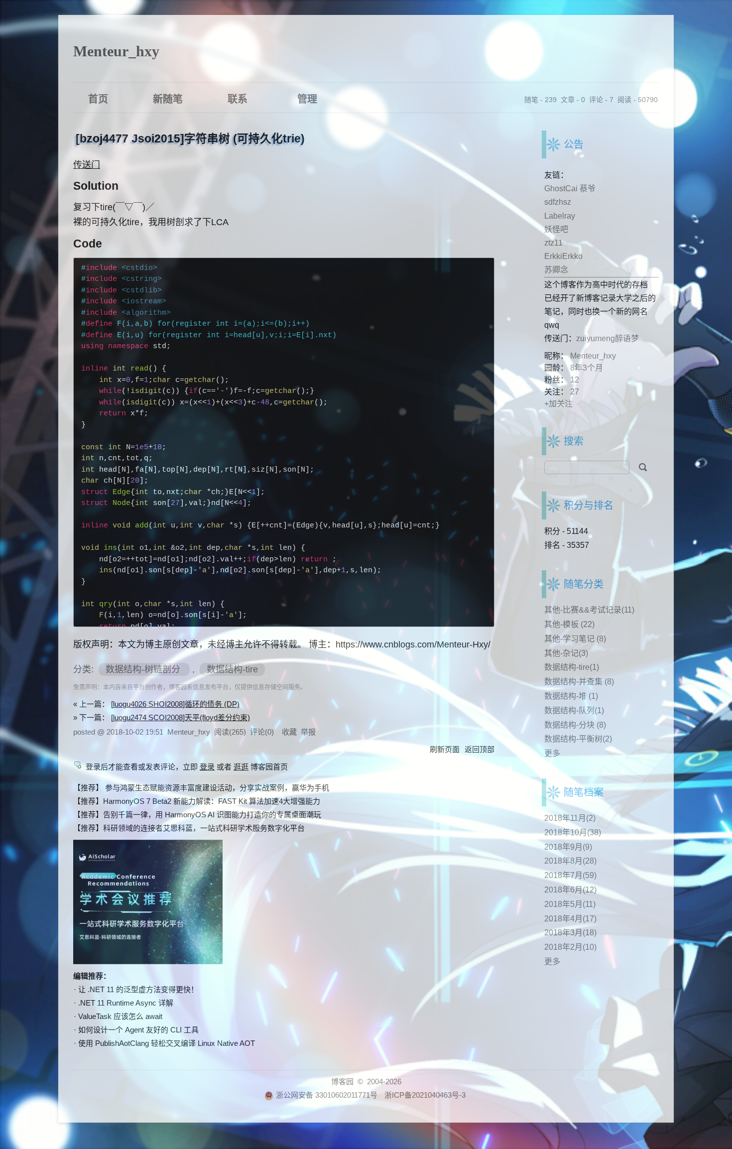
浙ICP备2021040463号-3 (425, 1095)
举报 (308, 732)
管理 (307, 98)
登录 (207, 767)
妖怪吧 (556, 229)
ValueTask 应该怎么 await (120, 1016)
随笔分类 (584, 584)
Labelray (559, 216)
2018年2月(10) (570, 947)
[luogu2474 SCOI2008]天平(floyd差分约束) (180, 717)
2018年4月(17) (570, 918)
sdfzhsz (557, 202)
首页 (98, 98)
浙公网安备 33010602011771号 (326, 1095)
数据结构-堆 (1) (571, 696)
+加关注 (558, 403)
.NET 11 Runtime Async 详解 (125, 1003)
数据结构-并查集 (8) (579, 681)
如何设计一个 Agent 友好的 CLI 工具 (138, 1029)
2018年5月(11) (570, 904)
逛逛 (241, 767)
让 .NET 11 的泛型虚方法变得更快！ (138, 989)
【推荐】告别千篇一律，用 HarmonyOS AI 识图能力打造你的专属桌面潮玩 (197, 814)
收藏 (289, 732)
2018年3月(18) (570, 932)
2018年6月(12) (570, 890)
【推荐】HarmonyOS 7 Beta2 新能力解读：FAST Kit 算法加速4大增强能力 (196, 801)
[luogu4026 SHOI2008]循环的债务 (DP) (175, 704)
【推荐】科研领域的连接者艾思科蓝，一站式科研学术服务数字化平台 (189, 828)
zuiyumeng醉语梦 (607, 338)
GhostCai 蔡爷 (570, 188)
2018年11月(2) (570, 818)
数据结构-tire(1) (571, 667)
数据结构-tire (232, 669)
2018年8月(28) (570, 861)
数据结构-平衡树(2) (578, 739)
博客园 (342, 1081)
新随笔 (168, 98)
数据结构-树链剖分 (144, 669)
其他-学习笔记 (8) (575, 639)
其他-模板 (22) (569, 624)
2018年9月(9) (568, 847)
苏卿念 (556, 269)
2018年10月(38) (572, 832)
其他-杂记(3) (566, 653)
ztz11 (553, 243)
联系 (237, 98)
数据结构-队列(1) (574, 710)
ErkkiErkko (563, 256)
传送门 (86, 165)
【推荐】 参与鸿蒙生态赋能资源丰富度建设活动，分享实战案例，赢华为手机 (201, 787)
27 (574, 391)
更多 (552, 753)
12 (574, 380)
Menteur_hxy (116, 51)
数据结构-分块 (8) (575, 725)
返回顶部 (479, 749)
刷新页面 (445, 749)
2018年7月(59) (570, 875)
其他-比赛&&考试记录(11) (589, 610)
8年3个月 (586, 368)
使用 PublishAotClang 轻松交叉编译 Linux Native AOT (166, 1043)
